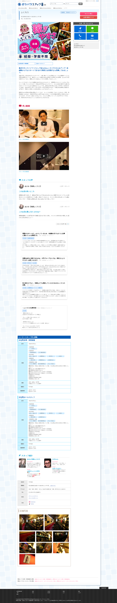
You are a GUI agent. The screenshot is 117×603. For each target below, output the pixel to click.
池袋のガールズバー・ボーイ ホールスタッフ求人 (45, 581)
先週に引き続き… (57, 468)
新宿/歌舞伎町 (19, 591)
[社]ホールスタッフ (40, 63)
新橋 (64, 591)
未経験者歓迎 (31, 238)
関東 (45, 5)
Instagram (33, 501)
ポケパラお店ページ (33, 498)
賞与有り (30, 263)
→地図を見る (52, 485)
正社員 (24, 238)
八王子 (79, 592)
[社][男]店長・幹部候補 (23, 63)
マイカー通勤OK (38, 287)
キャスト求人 (88, 13)
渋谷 (33, 592)
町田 (17, 594)
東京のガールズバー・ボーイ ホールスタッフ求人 (67, 581)
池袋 (33, 591)
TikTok (32, 503)
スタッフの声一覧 (61, 224)
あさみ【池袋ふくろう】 (33, 186)
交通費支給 (30, 287)
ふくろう (25, 12)
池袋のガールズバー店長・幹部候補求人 (43, 579)
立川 (64, 592)
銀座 (79, 591)
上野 (17, 592)
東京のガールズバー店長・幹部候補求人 (61, 579)
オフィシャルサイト (33, 496)
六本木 (48, 591)
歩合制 (34, 263)
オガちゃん (55, 459)
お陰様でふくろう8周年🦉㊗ (33, 471)
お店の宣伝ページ (88, 17)
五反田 (48, 592)
